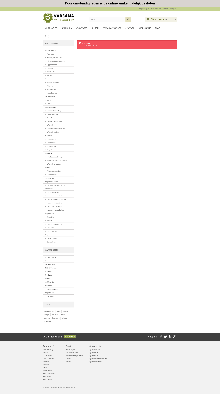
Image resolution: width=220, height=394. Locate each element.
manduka (47, 321)
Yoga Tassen (82, 28)
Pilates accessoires (54, 171)
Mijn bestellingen (94, 350)
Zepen (49, 75)
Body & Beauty (50, 50)
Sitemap (68, 362)
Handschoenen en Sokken (56, 199)
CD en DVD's (50, 96)
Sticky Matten (52, 231)
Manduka (67, 28)
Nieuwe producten (72, 353)
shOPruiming (145, 28)
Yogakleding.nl (144, 9)
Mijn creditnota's (94, 353)
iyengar (46, 314)
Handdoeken (51, 143)
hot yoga (55, 314)
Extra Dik (50, 217)
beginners (55, 318)
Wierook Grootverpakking (56, 128)
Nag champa (51, 118)
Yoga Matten (51, 28)
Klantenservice (156, 9)
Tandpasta (51, 72)
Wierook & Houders (54, 164)
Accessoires (51, 139)
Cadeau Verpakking (54, 111)
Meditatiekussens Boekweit (57, 160)
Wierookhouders (53, 132)
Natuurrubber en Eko (54, 224)
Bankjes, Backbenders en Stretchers (55, 187)
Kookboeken (51, 89)
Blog (157, 28)
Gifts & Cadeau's (51, 107)
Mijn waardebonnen (95, 362)
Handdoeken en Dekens (56, 196)
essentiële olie (49, 311)
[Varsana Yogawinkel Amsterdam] (64, 18)
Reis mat (50, 228)
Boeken (48, 79)
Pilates (95, 28)
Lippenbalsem (52, 65)
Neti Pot (50, 68)
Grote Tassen (52, 238)
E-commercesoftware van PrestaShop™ (61, 388)
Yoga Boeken (52, 93)
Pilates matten (52, 175)
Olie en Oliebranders (54, 121)
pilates (64, 318)
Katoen (49, 221)
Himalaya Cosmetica (54, 57)
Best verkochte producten (74, 356)
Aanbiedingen (70, 350)
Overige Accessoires (54, 206)
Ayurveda (50, 54)
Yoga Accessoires (112, 28)
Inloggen (173, 9)
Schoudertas (51, 242)
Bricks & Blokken (53, 192)
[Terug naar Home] (45, 36)
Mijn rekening (95, 346)
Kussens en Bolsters (54, 203)
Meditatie (129, 28)
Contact (165, 9)
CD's (49, 100)
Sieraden (48, 286)
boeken (65, 311)
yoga (58, 311)
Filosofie (50, 86)
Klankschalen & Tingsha (55, 157)
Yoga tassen (51, 150)
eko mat (47, 318)
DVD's (49, 104)
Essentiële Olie (52, 114)
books (63, 314)
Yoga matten (51, 146)
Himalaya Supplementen (56, 61)
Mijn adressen (93, 356)
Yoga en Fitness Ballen (55, 210)
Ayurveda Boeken (53, 82)
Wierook (50, 125)
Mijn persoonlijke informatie (98, 359)
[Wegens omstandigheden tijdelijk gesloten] (110, 3)
